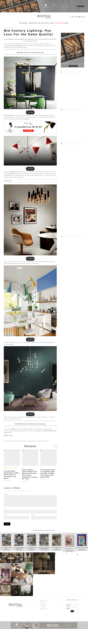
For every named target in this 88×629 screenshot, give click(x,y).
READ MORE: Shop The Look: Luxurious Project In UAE (30, 52)
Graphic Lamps (43, 608)
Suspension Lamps (43, 600)
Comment (6, 494)
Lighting (11, 467)
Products (13, 27)
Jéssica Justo (6, 27)
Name (5, 508)
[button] (86, 543)
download (39, 430)
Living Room (15, 467)
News (10, 27)
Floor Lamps (43, 602)
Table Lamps (43, 604)
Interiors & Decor (6, 467)
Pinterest (13, 428)
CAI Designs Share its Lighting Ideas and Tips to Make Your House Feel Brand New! (47, 473)
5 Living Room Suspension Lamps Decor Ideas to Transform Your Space (11, 474)
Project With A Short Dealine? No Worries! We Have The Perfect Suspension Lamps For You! (29, 474)
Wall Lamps (43, 606)
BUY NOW (30, 112)
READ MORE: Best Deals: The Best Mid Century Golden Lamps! (30, 423)
